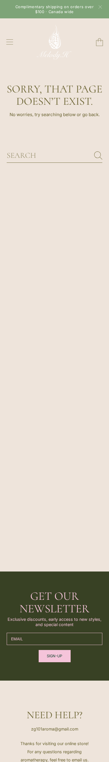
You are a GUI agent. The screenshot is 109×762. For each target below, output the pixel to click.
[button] (9, 42)
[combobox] (54, 155)
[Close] (100, 7)
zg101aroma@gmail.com (54, 728)
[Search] (98, 155)
